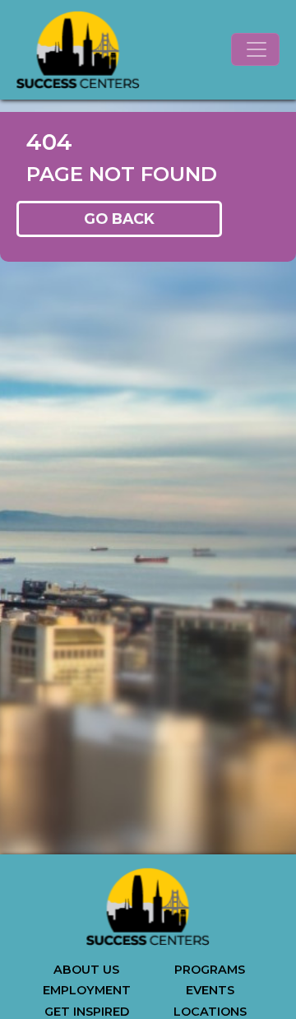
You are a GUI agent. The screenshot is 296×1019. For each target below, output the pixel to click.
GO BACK (119, 218)
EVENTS (210, 990)
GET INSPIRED (86, 1011)
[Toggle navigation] (255, 49)
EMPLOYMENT (87, 990)
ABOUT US (86, 969)
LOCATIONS (210, 1011)
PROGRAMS (209, 969)
